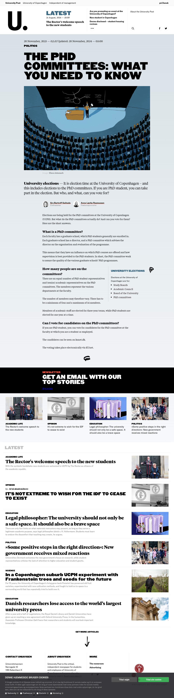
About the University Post (142, 11)
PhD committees (122, 297)
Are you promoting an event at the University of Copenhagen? (106, 12)
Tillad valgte (124, 679)
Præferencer (28, 693)
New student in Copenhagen (103, 17)
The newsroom (97, 663)
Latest (58, 13)
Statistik (43, 693)
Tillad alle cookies (153, 679)
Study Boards (120, 285)
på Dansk (164, 3)
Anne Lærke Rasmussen (92, 203)
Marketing (58, 693)
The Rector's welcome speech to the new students (65, 23)
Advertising (95, 667)
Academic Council (123, 289)
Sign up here (47, 388)
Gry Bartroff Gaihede (60, 203)
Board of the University (125, 293)
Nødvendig (13, 693)
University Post (12, 3)
